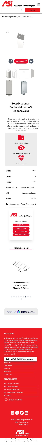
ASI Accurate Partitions (11, 389)
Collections (8, 366)
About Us (7, 363)
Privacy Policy (23, 424)
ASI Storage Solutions (11, 383)
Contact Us (8, 374)
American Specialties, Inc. (11, 17)
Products (7, 368)
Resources (7, 371)
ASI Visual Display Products (13, 392)
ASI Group (7, 395)
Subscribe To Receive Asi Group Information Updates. (22, 359)
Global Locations (15, 400)
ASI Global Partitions (11, 386)
